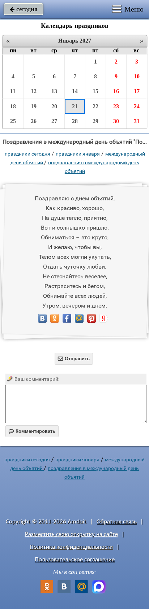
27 (54, 121)
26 (34, 121)
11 (13, 91)
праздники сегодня (27, 154)
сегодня (23, 9)
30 (116, 121)
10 (137, 76)
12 (34, 91)
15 (95, 91)
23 (116, 106)
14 (75, 91)
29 (95, 121)
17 (137, 91)
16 (116, 91)
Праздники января (78, 154)
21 (75, 106)
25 (13, 121)
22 (95, 106)
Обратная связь (117, 522)
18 (13, 106)
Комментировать (32, 431)
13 (54, 91)
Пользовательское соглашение (75, 560)
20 (54, 106)
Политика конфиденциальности (71, 547)
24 (137, 106)
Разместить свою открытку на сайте (71, 534)
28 (75, 121)
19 (34, 106)
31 (137, 121)
